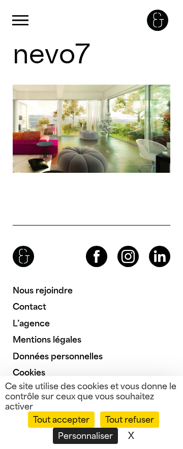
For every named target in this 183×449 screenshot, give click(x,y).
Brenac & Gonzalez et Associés (157, 20)
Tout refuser (129, 420)
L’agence (31, 323)
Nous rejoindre (43, 290)
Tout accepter (61, 420)
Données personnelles (58, 356)
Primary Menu (20, 20)
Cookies (29, 372)
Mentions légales (47, 339)
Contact (29, 307)
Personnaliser (85, 436)
